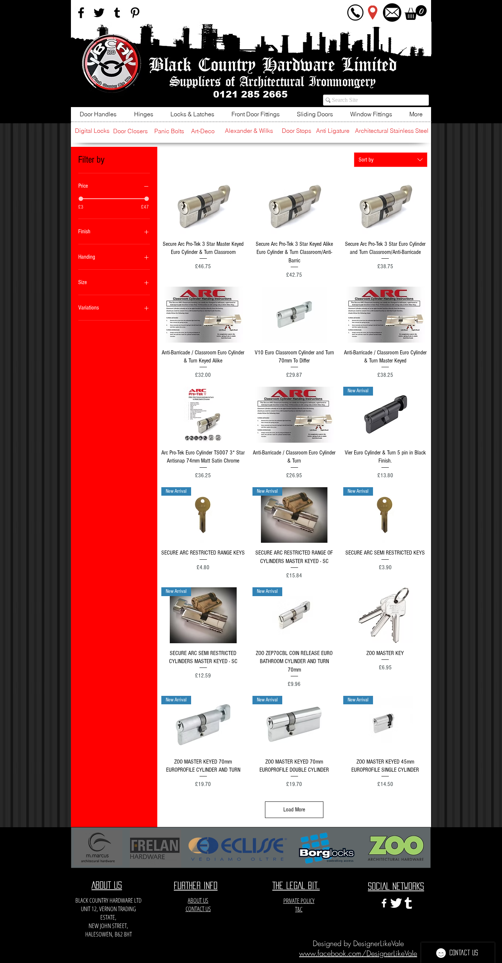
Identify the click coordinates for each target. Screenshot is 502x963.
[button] (416, 12)
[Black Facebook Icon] (81, 13)
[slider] (80, 198)
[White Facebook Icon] (384, 903)
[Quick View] (203, 206)
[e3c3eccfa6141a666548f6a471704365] (408, 903)
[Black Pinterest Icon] (135, 13)
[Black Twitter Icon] (99, 13)
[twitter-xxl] (396, 903)
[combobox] (390, 159)
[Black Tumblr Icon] (117, 13)
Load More (294, 809)
